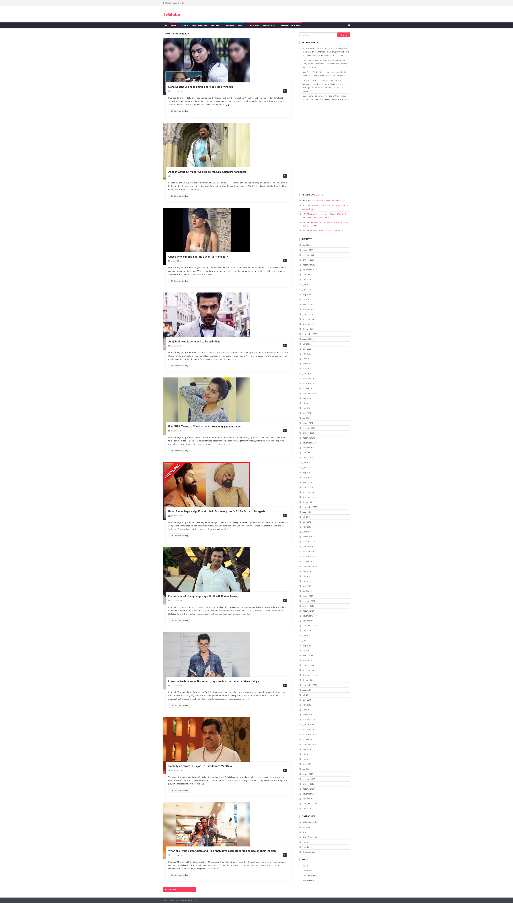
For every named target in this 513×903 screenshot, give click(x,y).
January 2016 (308, 724)
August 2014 (308, 808)
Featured (215, 25)
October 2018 (308, 561)
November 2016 (309, 675)
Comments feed (309, 875)
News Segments (199, 25)
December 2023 (309, 264)
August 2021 (308, 398)
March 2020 (307, 482)
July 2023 (306, 284)
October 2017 (308, 620)
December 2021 (309, 378)
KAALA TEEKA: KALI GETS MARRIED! (328, 230)
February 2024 (308, 255)
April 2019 (307, 531)
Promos (184, 25)
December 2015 (309, 729)
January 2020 (308, 487)
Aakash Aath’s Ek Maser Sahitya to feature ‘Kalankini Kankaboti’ (207, 171)
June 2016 (306, 700)
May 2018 (306, 586)
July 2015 (306, 754)
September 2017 (309, 625)
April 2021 (307, 418)
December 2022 (309, 319)
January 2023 (308, 314)
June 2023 (306, 289)
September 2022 (309, 334)
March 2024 (307, 250)
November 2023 (309, 269)
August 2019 (308, 512)
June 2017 (306, 640)
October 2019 (308, 502)
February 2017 (308, 660)
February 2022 (308, 368)
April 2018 (307, 591)
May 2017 (306, 645)
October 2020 (308, 447)
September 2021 (309, 393)
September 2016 (309, 685)
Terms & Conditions (290, 25)
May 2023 (306, 294)
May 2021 (306, 413)
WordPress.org (309, 880)
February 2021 (308, 428)
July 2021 (306, 403)
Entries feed (307, 870)
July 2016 (306, 695)
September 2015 (309, 744)
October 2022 (308, 329)
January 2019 (308, 546)
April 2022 (307, 358)
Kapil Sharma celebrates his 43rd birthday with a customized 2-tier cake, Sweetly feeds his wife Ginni (325, 98)
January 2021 (308, 433)
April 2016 (307, 709)
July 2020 (306, 462)
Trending (229, 25)
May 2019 (306, 527)
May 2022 (306, 353)
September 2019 (309, 507)
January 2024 (308, 260)
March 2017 (307, 655)
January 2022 (308, 373)
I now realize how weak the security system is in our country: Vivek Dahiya (213, 681)
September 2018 (309, 566)
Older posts (171, 889)
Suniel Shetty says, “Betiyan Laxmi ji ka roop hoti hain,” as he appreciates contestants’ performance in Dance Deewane (326, 63)
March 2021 (307, 423)
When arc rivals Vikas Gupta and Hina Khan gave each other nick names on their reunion (222, 850)
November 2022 (309, 324)
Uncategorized (308, 852)
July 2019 (306, 517)
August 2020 (308, 457)
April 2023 (307, 299)
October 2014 (308, 798)
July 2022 (306, 344)
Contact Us (253, 25)
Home (173, 25)
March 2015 (307, 774)
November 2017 (309, 616)
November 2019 (309, 497)
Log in (305, 865)
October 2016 (308, 680)
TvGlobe (171, 14)
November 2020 (309, 442)
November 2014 (309, 793)
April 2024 (307, 245)
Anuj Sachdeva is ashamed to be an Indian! (194, 341)
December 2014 (309, 789)
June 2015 (306, 759)
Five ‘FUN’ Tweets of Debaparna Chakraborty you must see (204, 426)
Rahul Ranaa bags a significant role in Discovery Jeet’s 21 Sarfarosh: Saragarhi (216, 511)
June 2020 (306, 467)
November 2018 (309, 556)
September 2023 (309, 274)
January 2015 (308, 784)
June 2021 (306, 408)
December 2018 (309, 551)
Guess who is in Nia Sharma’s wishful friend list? (198, 256)
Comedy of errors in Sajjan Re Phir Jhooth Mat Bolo (200, 766)
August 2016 (308, 690)
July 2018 (306, 576)
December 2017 (309, 611)
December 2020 (309, 438)
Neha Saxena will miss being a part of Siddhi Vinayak (200, 86)
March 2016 (307, 714)
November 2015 (309, 734)
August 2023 (308, 279)
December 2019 (309, 492)
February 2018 (308, 601)
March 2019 (307, 536)
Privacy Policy (270, 25)
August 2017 (308, 630)
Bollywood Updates (311, 822)
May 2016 (306, 705)
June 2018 (306, 581)
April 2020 (307, 477)
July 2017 (306, 635)
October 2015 (308, 739)
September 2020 (309, 452)
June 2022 (306, 349)
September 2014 (309, 803)
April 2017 (307, 650)
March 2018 (307, 596)
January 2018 (308, 606)
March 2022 (307, 363)
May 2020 (306, 472)
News (240, 25)
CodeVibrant (197, 900)
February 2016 (308, 719)
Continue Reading (181, 111)
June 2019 (306, 522)
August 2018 (308, 571)
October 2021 (308, 388)
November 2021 (309, 383)
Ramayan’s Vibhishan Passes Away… (330, 200)
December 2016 (309, 670)
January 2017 (308, 665)
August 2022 (308, 339)
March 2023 (307, 304)
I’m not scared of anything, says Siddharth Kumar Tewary (203, 596)
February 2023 (308, 309)
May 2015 (306, 764)
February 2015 (308, 779)
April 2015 (307, 769)
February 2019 (308, 541)
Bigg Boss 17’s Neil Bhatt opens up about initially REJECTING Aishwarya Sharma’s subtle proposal (324, 74)
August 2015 (308, 749)
